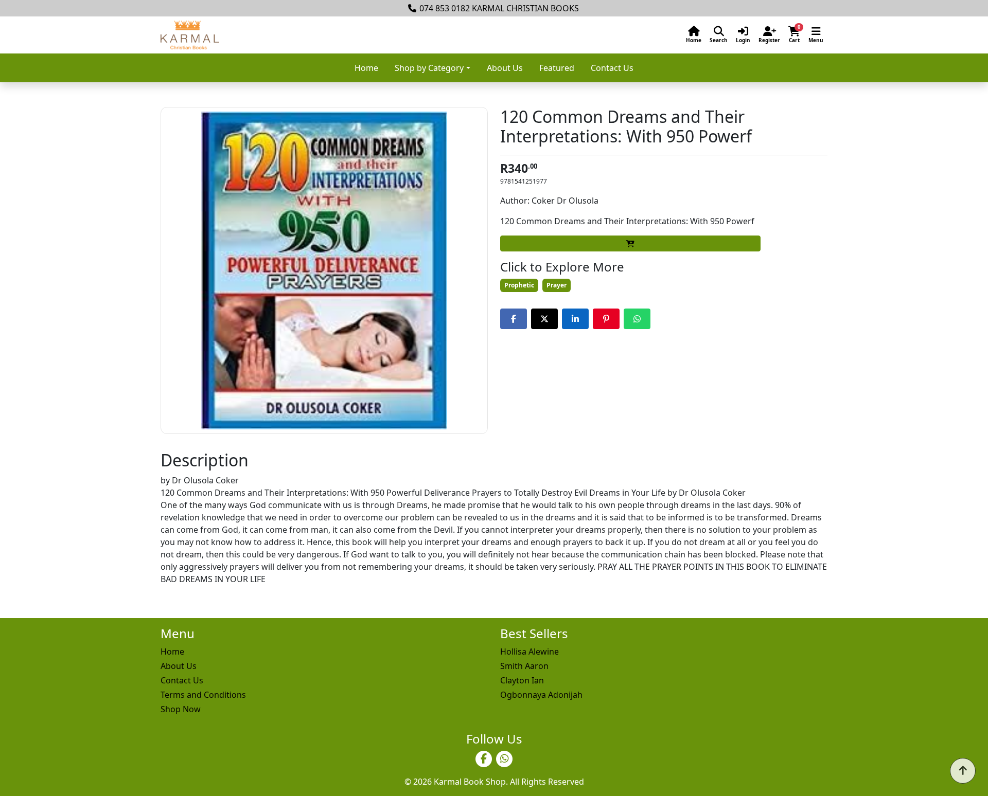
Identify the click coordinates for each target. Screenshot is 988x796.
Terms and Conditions (203, 694)
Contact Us (612, 68)
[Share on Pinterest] (606, 319)
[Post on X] (544, 319)
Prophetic (519, 285)
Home (366, 68)
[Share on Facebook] (513, 319)
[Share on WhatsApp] (637, 319)
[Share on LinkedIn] (575, 319)
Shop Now (181, 709)
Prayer (556, 285)
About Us (505, 68)
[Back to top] (963, 771)
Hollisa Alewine (529, 651)
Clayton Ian (522, 680)
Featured (556, 68)
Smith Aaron (524, 666)
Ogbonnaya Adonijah (541, 694)
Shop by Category (429, 68)
